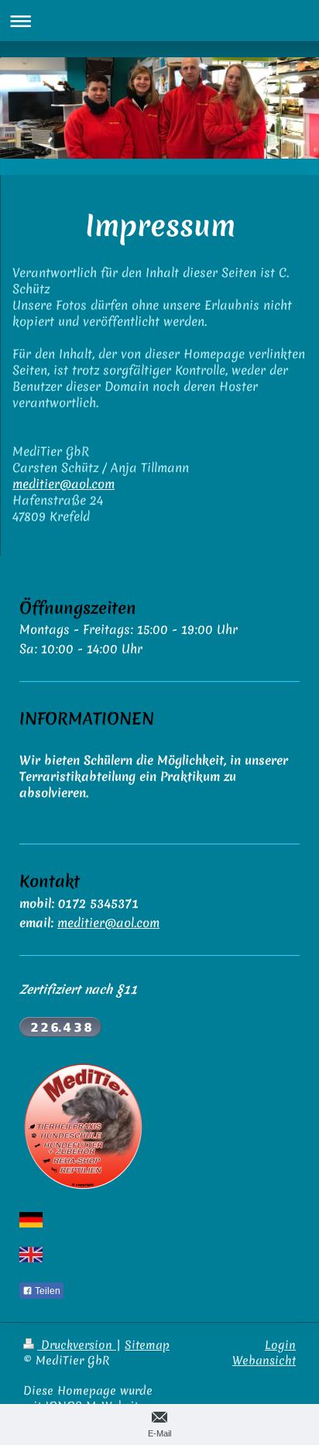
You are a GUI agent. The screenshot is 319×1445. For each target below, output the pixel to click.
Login (280, 1345)
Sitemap (147, 1345)
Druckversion (76, 1345)
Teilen (46, 1291)
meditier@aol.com (63, 483)
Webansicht (264, 1360)
